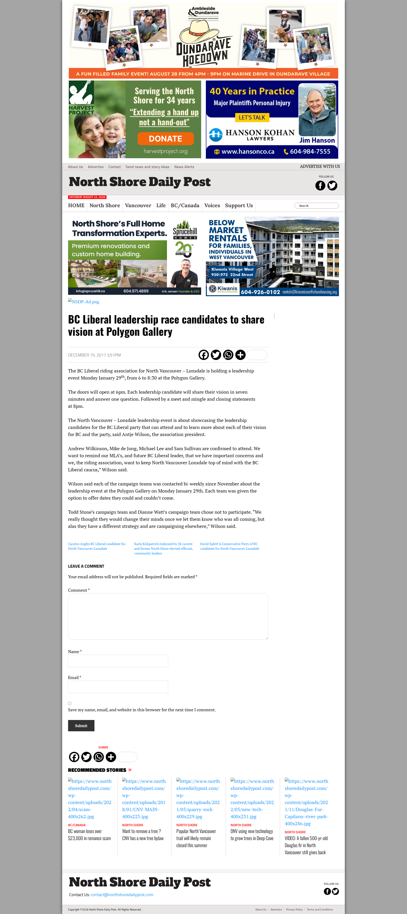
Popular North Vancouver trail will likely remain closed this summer (196, 838)
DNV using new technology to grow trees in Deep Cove (252, 834)
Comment (79, 590)
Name (75, 651)
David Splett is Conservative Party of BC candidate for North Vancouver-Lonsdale (229, 546)
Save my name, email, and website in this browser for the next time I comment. (142, 709)
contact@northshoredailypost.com (122, 894)
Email (74, 677)
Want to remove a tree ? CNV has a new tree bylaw (142, 834)
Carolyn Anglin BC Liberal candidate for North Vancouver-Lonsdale (97, 546)
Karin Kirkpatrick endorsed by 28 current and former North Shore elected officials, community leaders (163, 548)
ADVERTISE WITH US (320, 166)
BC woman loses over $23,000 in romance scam (89, 834)
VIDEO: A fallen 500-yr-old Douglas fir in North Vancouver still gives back (306, 845)
